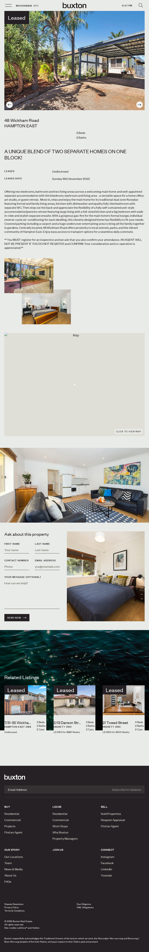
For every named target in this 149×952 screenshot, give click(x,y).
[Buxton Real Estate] (74, 777)
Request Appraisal (113, 820)
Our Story (12, 849)
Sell (104, 806)
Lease (57, 806)
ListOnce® (22, 927)
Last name (42, 543)
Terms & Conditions (14, 910)
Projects (9, 826)
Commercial (12, 820)
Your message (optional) (22, 577)
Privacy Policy (11, 907)
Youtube (106, 875)
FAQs (7, 881)
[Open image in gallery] (46, 306)
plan (121, 948)
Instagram (107, 857)
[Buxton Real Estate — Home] (74, 5)
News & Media (13, 869)
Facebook (107, 863)
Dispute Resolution (13, 904)
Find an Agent (13, 832)
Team (8, 863)
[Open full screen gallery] (74, 60)
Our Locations (13, 857)
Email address (45, 560)
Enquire (25, 948)
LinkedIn (106, 869)
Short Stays (60, 826)
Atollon (35, 927)
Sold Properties (111, 814)
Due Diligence (84, 904)
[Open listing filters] (141, 5)
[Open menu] (8, 5)
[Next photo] (139, 104)
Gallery (74, 948)
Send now (14, 617)
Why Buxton (60, 832)
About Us (10, 875)
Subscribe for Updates (126, 789)
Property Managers (65, 838)
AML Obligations (85, 907)
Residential (11, 814)
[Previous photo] (9, 104)
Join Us (58, 849)
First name (12, 543)
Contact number (16, 560)
